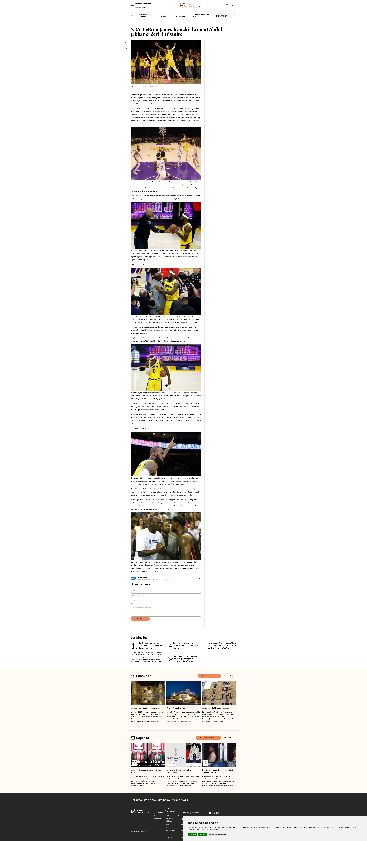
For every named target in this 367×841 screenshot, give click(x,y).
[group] (230, 15)
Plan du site (172, 838)
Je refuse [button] (202, 834)
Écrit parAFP (135, 87)
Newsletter (158, 818)
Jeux (182, 827)
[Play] (230, 15)
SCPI (182, 816)
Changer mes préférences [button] (217, 834)
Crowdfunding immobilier (190, 813)
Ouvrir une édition (172, 815)
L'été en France (164, 15)
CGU (167, 827)
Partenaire (169, 818)
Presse (167, 824)
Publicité (168, 821)
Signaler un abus (171, 830)
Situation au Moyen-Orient (201, 15)
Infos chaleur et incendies (145, 15)
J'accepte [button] (193, 834)
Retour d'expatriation (180, 15)
